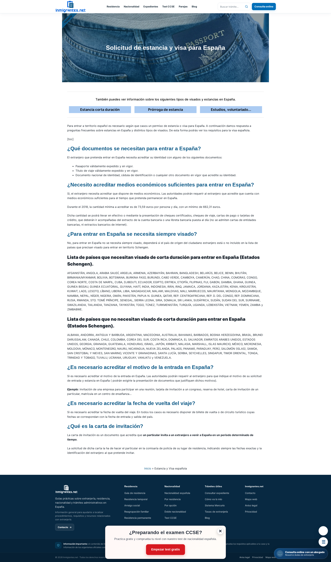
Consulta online (263, 6)
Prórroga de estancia (165, 110)
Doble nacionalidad (175, 511)
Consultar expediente (217, 493)
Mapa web (251, 499)
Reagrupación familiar (136, 511)
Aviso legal (251, 505)
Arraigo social (132, 505)
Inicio (147, 468)
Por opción (170, 505)
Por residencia (172, 499)
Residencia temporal (135, 499)
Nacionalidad (131, 6)
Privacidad (251, 511)
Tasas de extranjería (216, 511)
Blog (194, 6)
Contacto (65, 527)
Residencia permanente (137, 517)
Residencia (113, 6)
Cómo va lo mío (213, 499)
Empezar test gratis (165, 549)
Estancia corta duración (100, 110)
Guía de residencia (134, 493)
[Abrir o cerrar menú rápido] (323, 541)
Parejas (183, 6)
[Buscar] (246, 6)
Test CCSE (168, 6)
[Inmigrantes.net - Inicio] (70, 7)
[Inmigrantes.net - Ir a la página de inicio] (66, 489)
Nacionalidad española (177, 493)
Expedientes (150, 6)
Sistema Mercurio (215, 505)
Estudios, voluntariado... (231, 110)
